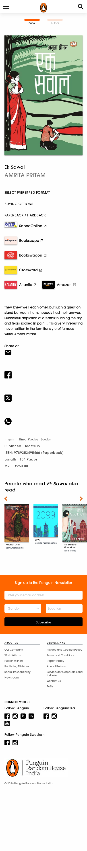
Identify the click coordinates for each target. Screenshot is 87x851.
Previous (6, 498)
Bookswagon (30, 255)
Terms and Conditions (60, 655)
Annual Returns (56, 666)
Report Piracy (55, 660)
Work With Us (12, 655)
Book (32, 23)
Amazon (64, 284)
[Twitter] (43, 395)
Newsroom (11, 677)
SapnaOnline (30, 226)
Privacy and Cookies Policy (64, 649)
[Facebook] (43, 372)
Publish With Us (13, 660)
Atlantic (25, 284)
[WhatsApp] (43, 418)
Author (55, 23)
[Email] (43, 350)
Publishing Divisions (16, 666)
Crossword (28, 270)
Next (81, 498)
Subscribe (43, 622)
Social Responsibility (17, 672)
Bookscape (29, 240)
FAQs (50, 686)
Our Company (13, 649)
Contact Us (54, 680)
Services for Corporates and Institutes (65, 673)
